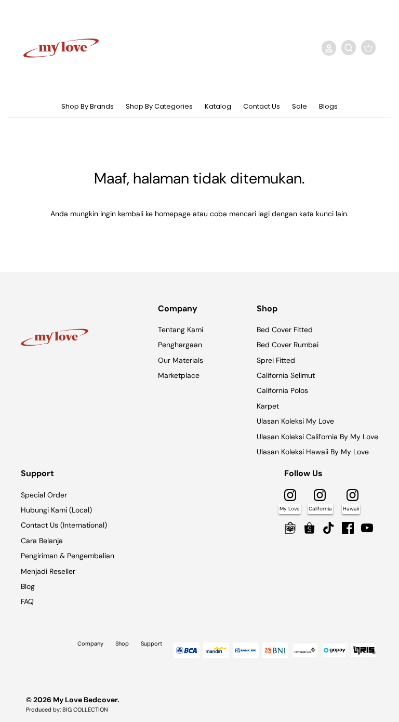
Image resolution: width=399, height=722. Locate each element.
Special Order (44, 495)
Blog (28, 586)
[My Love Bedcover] (61, 48)
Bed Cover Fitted (285, 329)
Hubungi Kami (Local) (56, 510)
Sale (299, 106)
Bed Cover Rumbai (287, 344)
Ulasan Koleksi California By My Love (317, 436)
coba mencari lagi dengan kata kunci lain (278, 213)
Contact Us (261, 106)
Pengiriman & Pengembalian (67, 555)
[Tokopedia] (290, 528)
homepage (173, 213)
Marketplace (179, 375)
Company (90, 643)
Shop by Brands (87, 106)
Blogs (328, 106)
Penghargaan (180, 344)
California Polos (282, 390)
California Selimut (286, 375)
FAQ (27, 601)
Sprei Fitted (276, 360)
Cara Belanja (42, 540)
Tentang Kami (180, 329)
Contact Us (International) (64, 525)
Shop (122, 643)
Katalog (218, 106)
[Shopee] (309, 528)
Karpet (268, 406)
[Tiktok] (329, 528)
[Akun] (326, 48)
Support (151, 643)
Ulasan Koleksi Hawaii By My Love (313, 451)
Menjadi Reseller (48, 571)
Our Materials (180, 360)
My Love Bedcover (85, 699)
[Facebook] (348, 528)
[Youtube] (367, 528)
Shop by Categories (159, 106)
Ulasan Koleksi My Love (295, 421)
